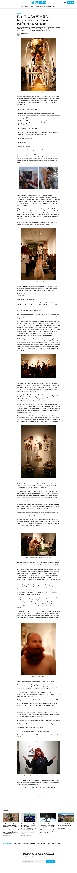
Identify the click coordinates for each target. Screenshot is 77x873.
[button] (54, 6)
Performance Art (27, 787)
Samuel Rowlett (24, 33)
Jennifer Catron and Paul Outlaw (41, 158)
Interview (19, 13)
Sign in (64, 2)
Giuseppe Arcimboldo (53, 504)
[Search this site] (3, 2)
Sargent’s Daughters (37, 787)
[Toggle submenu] (55, 6)
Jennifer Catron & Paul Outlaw (50, 787)
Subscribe (70, 2)
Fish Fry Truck (23, 197)
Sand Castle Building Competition (42, 210)
